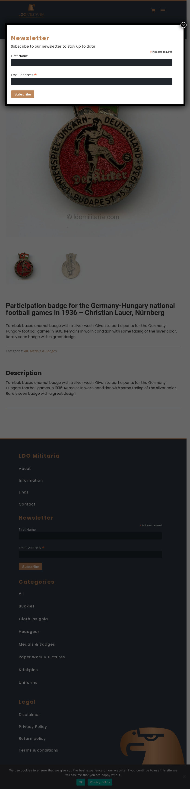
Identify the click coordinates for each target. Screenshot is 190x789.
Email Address (24, 74)
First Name (19, 56)
